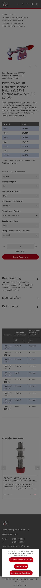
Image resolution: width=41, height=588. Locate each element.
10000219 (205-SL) (7, 380)
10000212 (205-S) (7, 360)
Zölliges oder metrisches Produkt (16, 230)
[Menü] (18, 4)
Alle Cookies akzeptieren (21, 573)
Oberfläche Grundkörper (12, 201)
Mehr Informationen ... (20, 555)
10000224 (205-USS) (7, 374)
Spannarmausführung (11, 211)
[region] (20, 51)
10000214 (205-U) (7, 347)
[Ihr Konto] (32, 4)
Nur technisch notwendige (21, 560)
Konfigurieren (21, 566)
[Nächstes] (35, 66)
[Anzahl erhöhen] (36, 246)
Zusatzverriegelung (10, 221)
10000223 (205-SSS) (7, 408)
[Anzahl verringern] (4, 246)
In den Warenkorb (20, 257)
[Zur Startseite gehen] (5, 4)
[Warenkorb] (37, 4)
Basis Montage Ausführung (13, 172)
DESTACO (15, 78)
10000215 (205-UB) (7, 353)
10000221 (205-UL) (7, 394)
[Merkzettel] (27, 4)
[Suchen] (23, 4)
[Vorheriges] (31, 66)
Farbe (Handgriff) (9, 181)
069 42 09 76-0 (9, 534)
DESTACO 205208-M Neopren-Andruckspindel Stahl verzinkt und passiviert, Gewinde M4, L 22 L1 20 (19, 479)
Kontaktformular (22, 546)
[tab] (20, 283)
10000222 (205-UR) (7, 401)
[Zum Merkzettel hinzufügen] (31, 494)
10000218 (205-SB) (7, 367)
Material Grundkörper (11, 191)
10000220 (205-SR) (7, 387)
